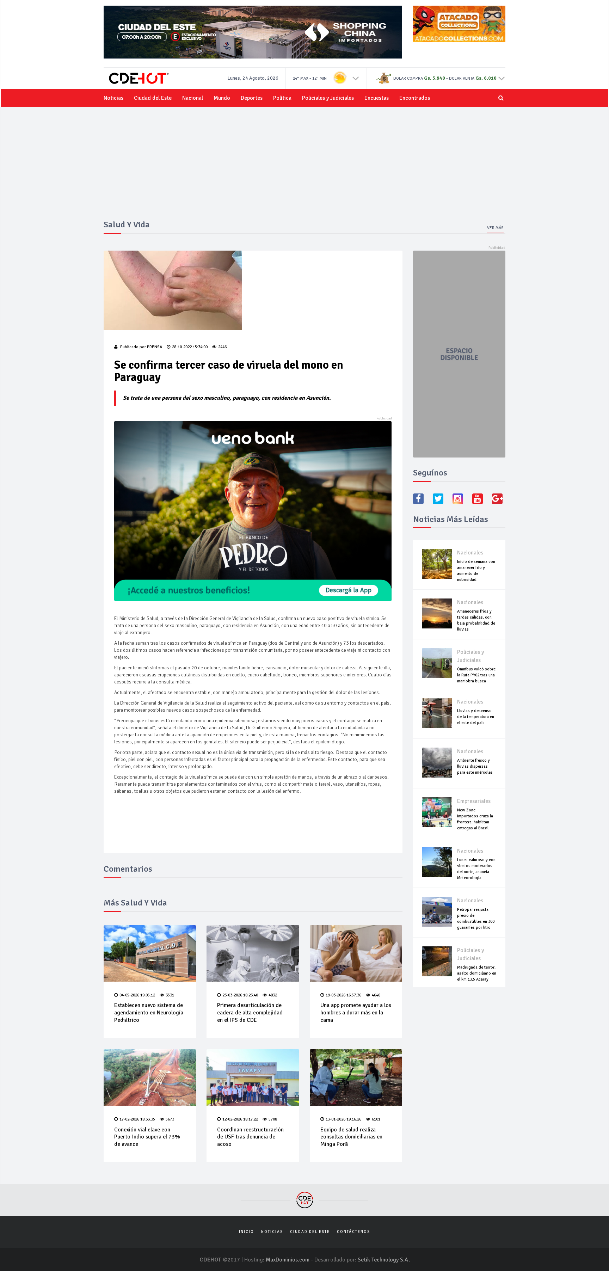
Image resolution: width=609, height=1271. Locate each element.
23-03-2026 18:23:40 (240, 995)
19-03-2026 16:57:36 (343, 995)
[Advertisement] (304, 167)
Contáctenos (353, 1231)
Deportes (252, 98)
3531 (170, 995)
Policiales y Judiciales (328, 98)
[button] (355, 78)
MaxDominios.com (287, 1259)
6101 (376, 1119)
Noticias (113, 98)
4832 (273, 995)
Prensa (154, 347)
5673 (170, 1119)
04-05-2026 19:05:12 (137, 995)
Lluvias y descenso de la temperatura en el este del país (475, 716)
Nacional (192, 98)
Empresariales (474, 801)
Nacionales (470, 552)
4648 (376, 995)
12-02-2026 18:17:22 (240, 1119)
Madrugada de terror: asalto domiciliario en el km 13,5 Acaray (476, 973)
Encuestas (376, 98)
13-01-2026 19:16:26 (343, 1119)
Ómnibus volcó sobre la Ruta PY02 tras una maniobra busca (476, 675)
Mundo (222, 98)
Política (282, 98)
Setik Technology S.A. (384, 1259)
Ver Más (495, 228)
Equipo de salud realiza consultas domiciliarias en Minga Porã (351, 1137)
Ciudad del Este (153, 98)
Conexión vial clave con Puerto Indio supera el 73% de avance (147, 1137)
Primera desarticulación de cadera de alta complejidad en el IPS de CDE (250, 1013)
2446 (222, 347)
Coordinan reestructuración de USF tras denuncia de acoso (250, 1137)
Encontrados (414, 98)
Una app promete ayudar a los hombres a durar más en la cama (355, 1013)
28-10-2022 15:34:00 (190, 347)
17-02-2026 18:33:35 (137, 1119)
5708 (273, 1119)
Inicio (246, 1231)
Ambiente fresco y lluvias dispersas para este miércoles (475, 766)
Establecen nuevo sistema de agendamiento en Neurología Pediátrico (148, 1013)
